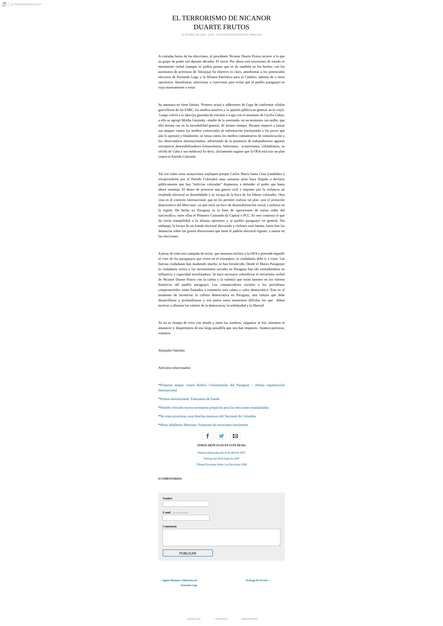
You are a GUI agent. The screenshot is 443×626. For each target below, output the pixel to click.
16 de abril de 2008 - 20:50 (197, 34)
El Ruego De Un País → (258, 580)
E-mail (175, 512)
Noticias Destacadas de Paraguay (239, 34)
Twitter (221, 436)
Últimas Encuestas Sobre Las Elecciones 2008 (221, 464)
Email (235, 436)
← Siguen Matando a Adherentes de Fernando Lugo (178, 583)
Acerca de (194, 619)
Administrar (249, 619)
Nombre (167, 498)
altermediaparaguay (26, 4)
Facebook (207, 436)
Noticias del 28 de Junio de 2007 (221, 458)
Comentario (170, 526)
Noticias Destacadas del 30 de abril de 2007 (221, 452)
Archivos (221, 619)
